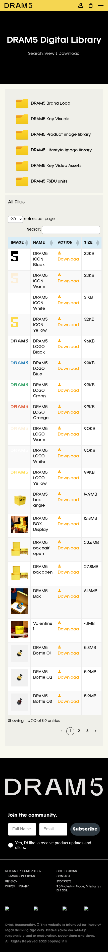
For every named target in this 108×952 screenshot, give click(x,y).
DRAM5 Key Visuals (50, 119)
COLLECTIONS (67, 871)
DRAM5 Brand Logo (50, 103)
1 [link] (70, 731)
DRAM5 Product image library (61, 135)
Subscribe (85, 829)
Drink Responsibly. (21, 925)
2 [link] (79, 731)
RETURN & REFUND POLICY (23, 871)
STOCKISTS (64, 881)
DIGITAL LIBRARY (17, 886)
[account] (80, 5)
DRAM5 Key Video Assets (56, 166)
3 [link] (87, 731)
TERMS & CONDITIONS (20, 876)
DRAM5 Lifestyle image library (61, 150)
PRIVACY (11, 881)
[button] (100, 5)
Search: (34, 229)
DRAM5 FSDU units (49, 181)
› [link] (95, 731)
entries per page (39, 219)
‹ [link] (61, 731)
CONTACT (63, 876)
